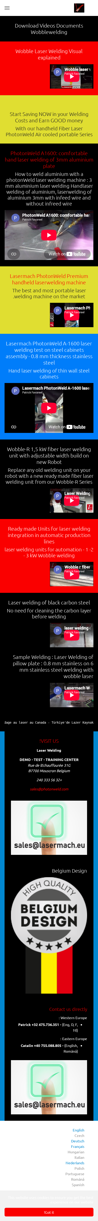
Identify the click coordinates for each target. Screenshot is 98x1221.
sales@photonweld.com (49, 789)
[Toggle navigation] (7, 8)
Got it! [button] (49, 1212)
